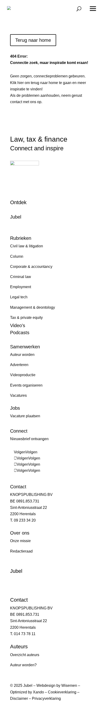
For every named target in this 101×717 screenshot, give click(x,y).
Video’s (17, 325)
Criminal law (20, 277)
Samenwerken (25, 346)
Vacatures (18, 395)
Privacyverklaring (46, 698)
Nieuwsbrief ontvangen (29, 439)
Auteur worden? (23, 665)
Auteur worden (22, 355)
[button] (93, 7)
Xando (38, 692)
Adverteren (19, 365)
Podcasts (19, 332)
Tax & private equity (26, 318)
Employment (20, 287)
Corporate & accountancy (31, 267)
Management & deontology (32, 307)
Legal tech (18, 297)
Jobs (15, 408)
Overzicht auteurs (24, 655)
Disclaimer (19, 698)
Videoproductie (22, 375)
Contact (18, 486)
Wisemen (69, 685)
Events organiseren (26, 385)
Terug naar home (33, 40)
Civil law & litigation (26, 246)
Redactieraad (21, 551)
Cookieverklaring (62, 692)
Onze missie (20, 541)
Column (16, 256)
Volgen (31, 452)
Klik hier (17, 83)
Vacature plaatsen (25, 416)
